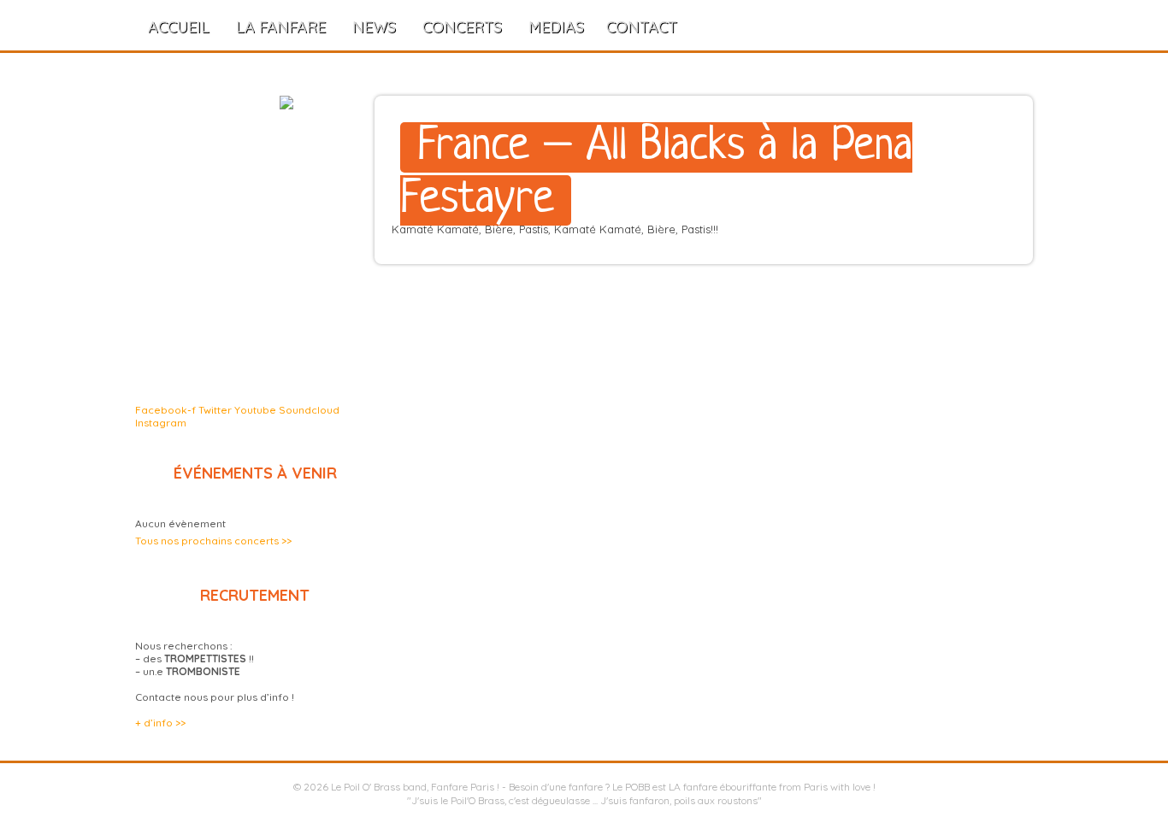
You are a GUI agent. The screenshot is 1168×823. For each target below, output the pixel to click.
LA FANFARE (281, 27)
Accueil (178, 27)
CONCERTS (462, 27)
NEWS (374, 27)
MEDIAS (556, 27)
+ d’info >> (160, 722)
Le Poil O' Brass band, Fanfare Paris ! (415, 786)
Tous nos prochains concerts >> (213, 540)
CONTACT (641, 27)
